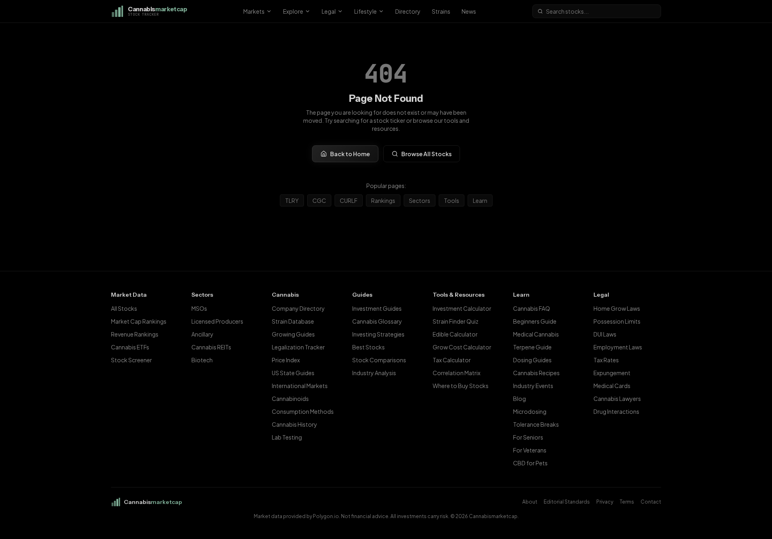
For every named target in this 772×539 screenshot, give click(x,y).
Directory (408, 11)
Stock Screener (131, 359)
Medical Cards (611, 385)
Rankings (383, 200)
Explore (293, 11)
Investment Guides (377, 308)
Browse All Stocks (426, 153)
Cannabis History (294, 424)
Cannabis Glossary (377, 321)
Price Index (286, 359)
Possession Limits (617, 321)
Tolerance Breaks (536, 424)
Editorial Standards (567, 502)
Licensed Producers (217, 321)
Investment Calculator (462, 308)
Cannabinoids (290, 398)
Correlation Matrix (456, 372)
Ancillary (202, 334)
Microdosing (529, 411)
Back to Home (350, 153)
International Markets (300, 385)
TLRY (292, 200)
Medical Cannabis (536, 334)
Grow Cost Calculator (462, 347)
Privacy (604, 502)
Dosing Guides (532, 359)
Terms (627, 502)
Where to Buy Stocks (461, 385)
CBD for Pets (530, 463)
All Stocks (124, 308)
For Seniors (528, 437)
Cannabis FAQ (531, 308)
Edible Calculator (455, 334)
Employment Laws (617, 347)
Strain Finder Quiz (455, 321)
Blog (519, 398)
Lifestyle (365, 11)
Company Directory (298, 308)
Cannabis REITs (211, 347)
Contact (651, 502)
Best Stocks (368, 347)
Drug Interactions (616, 411)
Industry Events (533, 385)
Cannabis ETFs (130, 347)
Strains (441, 11)
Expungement (611, 372)
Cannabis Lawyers (617, 398)
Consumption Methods (303, 411)
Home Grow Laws (616, 308)
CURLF (348, 200)
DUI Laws (604, 334)
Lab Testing (287, 437)
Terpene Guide (532, 347)
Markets (254, 11)
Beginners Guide (534, 321)
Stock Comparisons (379, 359)
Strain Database (293, 321)
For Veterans (529, 450)
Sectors (419, 200)
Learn (480, 200)
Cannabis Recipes (536, 372)
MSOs (199, 308)
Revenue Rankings (134, 334)
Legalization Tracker (298, 347)
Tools (451, 200)
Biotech (202, 359)
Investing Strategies (378, 334)
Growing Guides (293, 334)
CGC (319, 200)
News (469, 11)
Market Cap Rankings (138, 321)
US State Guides (293, 372)
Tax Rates (606, 359)
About (529, 502)
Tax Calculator (452, 359)
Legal (329, 11)
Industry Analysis (374, 372)
